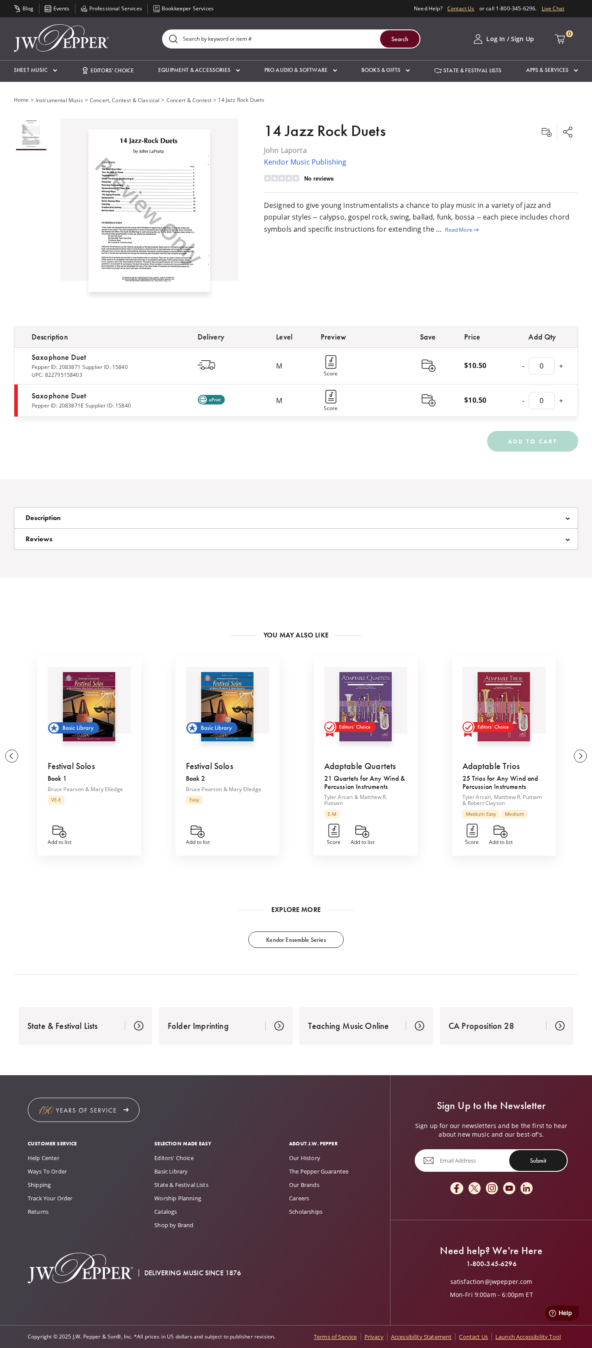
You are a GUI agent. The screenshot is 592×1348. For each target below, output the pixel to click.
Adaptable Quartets (360, 766)
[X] (474, 1189)
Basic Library (171, 1171)
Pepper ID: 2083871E (58, 405)
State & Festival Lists (181, 1185)
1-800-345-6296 (491, 1264)
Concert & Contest (189, 100)
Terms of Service (335, 1337)
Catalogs (165, 1211)
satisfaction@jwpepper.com (491, 1281)
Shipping (39, 1185)
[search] (173, 39)
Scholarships (305, 1211)
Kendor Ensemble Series (296, 940)
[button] (35, 70)
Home (21, 99)
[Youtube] (509, 1189)
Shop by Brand (173, 1225)
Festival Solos (71, 766)
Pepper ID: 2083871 (56, 367)
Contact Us (461, 8)
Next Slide (580, 756)
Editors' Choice (173, 1158)
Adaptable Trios (491, 766)
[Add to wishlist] (546, 133)
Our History (304, 1158)
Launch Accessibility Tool (528, 1337)
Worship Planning (177, 1198)
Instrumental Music (59, 100)
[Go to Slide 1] (31, 134)
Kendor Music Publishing (305, 162)
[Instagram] (492, 1189)
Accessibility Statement (421, 1337)
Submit (538, 1160)
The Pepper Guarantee (318, 1171)
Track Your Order (50, 1198)
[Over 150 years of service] (84, 1110)
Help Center (43, 1158)
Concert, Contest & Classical (124, 100)
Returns (38, 1211)
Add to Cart (532, 441)
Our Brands (304, 1185)
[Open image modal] (149, 214)
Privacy (374, 1337)
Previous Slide (11, 756)
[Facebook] (456, 1189)
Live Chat (553, 8)
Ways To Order (47, 1171)
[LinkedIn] (526, 1189)
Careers (299, 1198)
